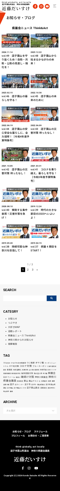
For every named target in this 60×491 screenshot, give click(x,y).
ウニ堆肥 (31, 363)
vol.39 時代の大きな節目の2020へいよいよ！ (43, 214)
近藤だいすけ (14, 8)
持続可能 (43, 370)
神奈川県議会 (41, 377)
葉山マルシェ (35, 381)
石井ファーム (9, 377)
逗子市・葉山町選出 (38, 384)
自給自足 (20, 381)
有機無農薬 (7, 373)
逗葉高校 (43, 388)
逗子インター (19, 384)
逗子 (12, 384)
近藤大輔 (6, 384)
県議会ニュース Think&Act (18, 35)
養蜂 (11, 391)
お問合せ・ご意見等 (38, 435)
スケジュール (41, 431)
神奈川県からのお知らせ (20, 340)
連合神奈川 (51, 388)
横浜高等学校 (15, 373)
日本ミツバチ (51, 370)
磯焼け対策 (27, 376)
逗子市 (28, 384)
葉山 (26, 381)
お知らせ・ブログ (21, 431)
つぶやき (12, 323)
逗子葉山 (10, 388)
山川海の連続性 (34, 370)
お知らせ (12, 319)
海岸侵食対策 (27, 373)
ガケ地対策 (14, 366)
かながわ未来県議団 (18, 363)
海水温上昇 (38, 373)
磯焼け (18, 377)
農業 (53, 381)
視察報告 (12, 344)
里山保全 (6, 391)
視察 (49, 381)
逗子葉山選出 (33, 388)
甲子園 (45, 373)
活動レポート (15, 331)
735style (6, 363)
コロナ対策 (26, 366)
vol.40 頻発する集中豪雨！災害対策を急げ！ (15, 214)
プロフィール (18, 435)
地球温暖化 (17, 370)
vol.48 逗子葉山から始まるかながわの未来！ (43, 59)
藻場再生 (44, 381)
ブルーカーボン (39, 366)
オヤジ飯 (39, 363)
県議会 (51, 373)
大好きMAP (14, 327)
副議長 (9, 370)
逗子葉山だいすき (20, 388)
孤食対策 (25, 370)
